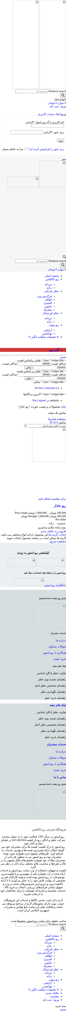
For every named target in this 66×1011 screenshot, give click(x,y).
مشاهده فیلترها (57, 419)
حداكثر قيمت (9, 363)
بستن (63, 356)
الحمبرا (48, 302)
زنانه (49, 287)
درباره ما (61, 640)
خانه (63, 406)
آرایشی (48, 330)
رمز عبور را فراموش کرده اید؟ (46, 149)
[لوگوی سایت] (52, 87)
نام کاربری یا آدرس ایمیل (44, 122)
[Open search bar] (64, 257)
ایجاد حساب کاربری (49, 114)
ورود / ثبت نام (51, 999)
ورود (60, 140)
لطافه (48, 299)
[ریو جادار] (49, 460)
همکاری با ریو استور (54, 652)
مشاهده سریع (58, 541)
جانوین (48, 306)
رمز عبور (53, 132)
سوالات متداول (57, 646)
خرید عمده (60, 658)
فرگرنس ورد (44, 296)
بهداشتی (47, 333)
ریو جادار (60, 506)
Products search (57, 91)
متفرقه (47, 309)
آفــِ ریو (54, 350)
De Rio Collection (45, 387)
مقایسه (54, 996)
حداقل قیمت (58, 363)
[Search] (63, 95)
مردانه (48, 284)
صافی (28, 367)
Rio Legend (39, 400)
